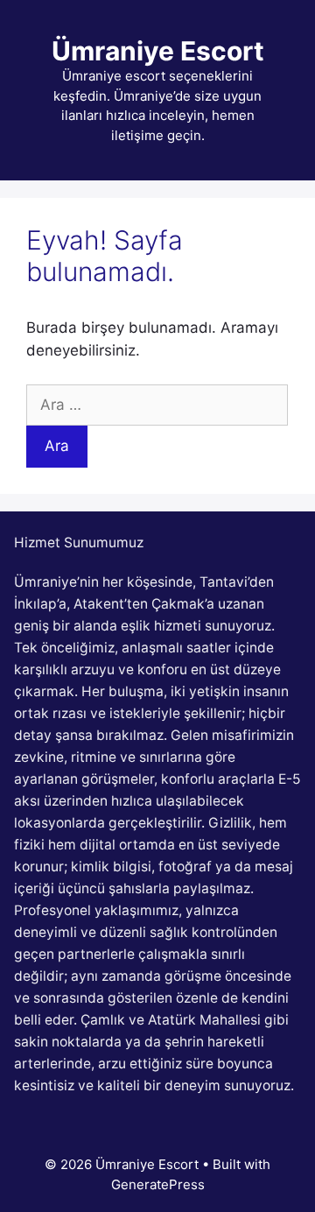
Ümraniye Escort (158, 51)
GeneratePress (158, 1184)
